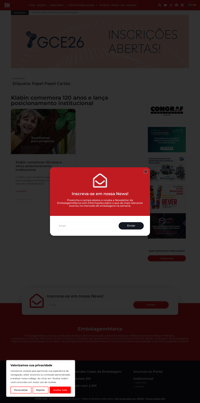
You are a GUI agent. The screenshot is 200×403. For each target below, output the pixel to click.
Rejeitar (40, 390)
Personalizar (21, 390)
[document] (100, 201)
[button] (146, 171)
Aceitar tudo (60, 390)
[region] (40, 378)
